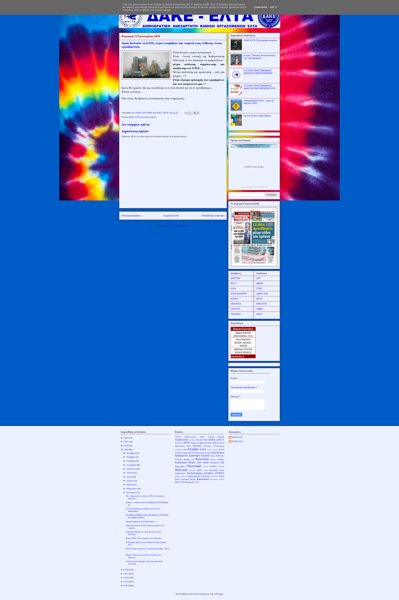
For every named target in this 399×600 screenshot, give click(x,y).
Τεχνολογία (205, 476)
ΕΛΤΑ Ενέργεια (213, 450)
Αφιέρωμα (192, 440)
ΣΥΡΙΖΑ (219, 473)
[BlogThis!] (189, 112)
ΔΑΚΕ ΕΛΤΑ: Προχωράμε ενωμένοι (260, 40)
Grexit (196, 482)
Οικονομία (194, 466)
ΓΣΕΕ (259, 288)
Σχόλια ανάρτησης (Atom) (178, 226)
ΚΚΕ (192, 459)
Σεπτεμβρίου (132, 465)
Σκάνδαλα (213, 470)
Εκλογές (197, 445)
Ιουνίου (130, 477)
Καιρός (187, 459)
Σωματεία (178, 476)
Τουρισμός (214, 476)
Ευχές (213, 456)
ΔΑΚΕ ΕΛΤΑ (237, 437)
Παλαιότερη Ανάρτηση (213, 215)
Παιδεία (205, 466)
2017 (126, 574)
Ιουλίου (130, 473)
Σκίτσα (221, 470)
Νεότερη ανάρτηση (131, 215)
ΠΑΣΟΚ (221, 466)
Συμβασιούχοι (180, 473)
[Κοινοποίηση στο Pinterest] (198, 112)
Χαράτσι (221, 479)
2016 (126, 577)
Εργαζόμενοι (181, 455)
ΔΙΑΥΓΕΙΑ (235, 278)
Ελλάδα (193, 449)
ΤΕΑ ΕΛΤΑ (236, 314)
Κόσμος (221, 459)
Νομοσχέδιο (180, 466)
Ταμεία (184, 476)
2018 (126, 570)
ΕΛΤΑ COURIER (238, 293)
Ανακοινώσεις (190, 437)
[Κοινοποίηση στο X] (192, 112)
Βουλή (199, 440)
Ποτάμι (206, 470)
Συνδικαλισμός (194, 473)
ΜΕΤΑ (259, 299)
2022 (126, 438)
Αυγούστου (131, 469)
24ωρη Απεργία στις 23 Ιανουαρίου (140, 521)
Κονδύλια (213, 459)
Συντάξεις (208, 473)
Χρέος (177, 482)
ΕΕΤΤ (233, 283)
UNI (258, 278)
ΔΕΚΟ (186, 442)
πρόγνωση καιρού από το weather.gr (254, 187)
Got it (273, 7)
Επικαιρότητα (197, 453)
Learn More (260, 7)
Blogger (219, 594)
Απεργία (220, 437)
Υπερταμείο (184, 479)
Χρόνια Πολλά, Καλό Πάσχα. (257, 115)
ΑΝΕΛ (202, 437)
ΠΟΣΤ (259, 314)
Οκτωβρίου (131, 461)
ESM (182, 482)
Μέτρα (153, 117)
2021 (126, 441)
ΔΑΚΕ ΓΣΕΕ (262, 293)
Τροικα (221, 476)
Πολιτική (181, 470)
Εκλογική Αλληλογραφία (214, 446)
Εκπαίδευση (178, 450)
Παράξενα (213, 466)
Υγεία (177, 479)
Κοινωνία (202, 459)
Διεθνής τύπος (218, 443)
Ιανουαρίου (131, 492)
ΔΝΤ (189, 446)
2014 (126, 585)
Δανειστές (178, 443)
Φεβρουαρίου (132, 488)
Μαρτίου (130, 484)
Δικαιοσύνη (180, 446)
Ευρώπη (205, 455)
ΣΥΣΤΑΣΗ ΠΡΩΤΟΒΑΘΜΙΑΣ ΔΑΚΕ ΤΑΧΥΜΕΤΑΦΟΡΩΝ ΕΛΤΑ (259, 87)
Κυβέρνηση (181, 462)
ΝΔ (222, 462)
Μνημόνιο (214, 462)
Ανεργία (211, 437)
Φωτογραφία (214, 479)
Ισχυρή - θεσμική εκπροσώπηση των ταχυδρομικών (259, 56)
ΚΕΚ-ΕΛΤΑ (236, 303)
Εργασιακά (145, 117)
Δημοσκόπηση (205, 443)
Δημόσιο (194, 443)
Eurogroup (189, 482)
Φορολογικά (203, 479)
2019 (126, 449)
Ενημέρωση (186, 453)
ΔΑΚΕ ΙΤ (220, 440)
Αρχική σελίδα (171, 215)
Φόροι (193, 479)
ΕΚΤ (185, 450)
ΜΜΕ (199, 463)
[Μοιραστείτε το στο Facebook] (195, 112)
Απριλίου (131, 480)
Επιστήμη (207, 453)
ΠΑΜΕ (259, 309)
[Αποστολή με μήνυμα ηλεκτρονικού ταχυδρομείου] (186, 112)
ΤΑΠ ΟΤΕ (235, 309)
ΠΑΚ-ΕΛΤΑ (261, 303)
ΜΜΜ (206, 462)
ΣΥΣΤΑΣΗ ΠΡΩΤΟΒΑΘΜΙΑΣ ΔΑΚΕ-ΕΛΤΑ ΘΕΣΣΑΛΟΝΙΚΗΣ (258, 71)
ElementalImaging (201, 594)
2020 (126, 445)
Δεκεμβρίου (132, 453)
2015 (126, 581)
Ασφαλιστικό (181, 439)
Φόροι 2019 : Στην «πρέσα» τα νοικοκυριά (143, 538)
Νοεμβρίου (131, 457)
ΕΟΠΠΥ (234, 299)
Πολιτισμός (192, 470)
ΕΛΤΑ (137, 117)
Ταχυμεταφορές (193, 476)
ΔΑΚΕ (131, 117)
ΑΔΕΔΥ (259, 283)
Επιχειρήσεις (217, 452)
